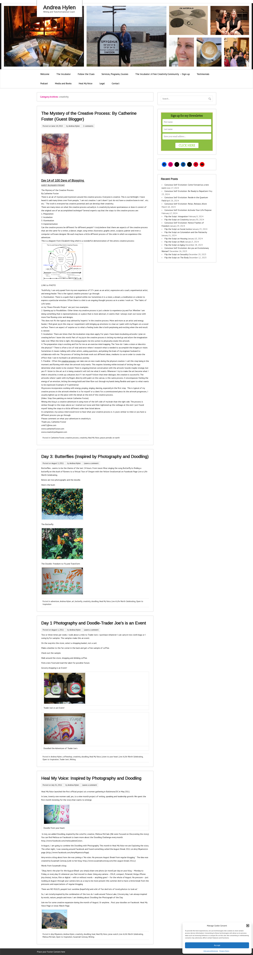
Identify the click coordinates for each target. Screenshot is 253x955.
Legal (102, 83)
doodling (95, 601)
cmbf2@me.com (48, 425)
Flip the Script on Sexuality (176, 254)
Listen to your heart (110, 756)
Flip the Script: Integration (176, 216)
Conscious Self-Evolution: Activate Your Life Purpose (187, 210)
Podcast (44, 83)
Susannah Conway (80, 937)
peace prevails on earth (110, 437)
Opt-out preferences (210, 951)
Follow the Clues (86, 74)
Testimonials (203, 74)
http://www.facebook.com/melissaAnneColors (61, 840)
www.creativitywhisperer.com (54, 432)
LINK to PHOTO (48, 285)
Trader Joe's (64, 759)
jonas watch (113, 934)
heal (93, 934)
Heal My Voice (85, 83)
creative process (72, 437)
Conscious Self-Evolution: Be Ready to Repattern (186, 191)
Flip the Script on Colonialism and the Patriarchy (185, 232)
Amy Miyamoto (57, 934)
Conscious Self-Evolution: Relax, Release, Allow (185, 203)
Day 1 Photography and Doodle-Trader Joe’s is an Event (93, 623)
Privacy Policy (224, 951)
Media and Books (63, 83)
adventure (55, 601)
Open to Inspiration (51, 759)
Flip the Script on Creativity (176, 219)
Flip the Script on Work (174, 241)
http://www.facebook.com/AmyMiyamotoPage (67, 852)
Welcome (44, 74)
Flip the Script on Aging (174, 245)
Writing (73, 759)
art (73, 601)
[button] (247, 925)
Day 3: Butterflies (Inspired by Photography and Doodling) (95, 456)
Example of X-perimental (67, 384)
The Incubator (63, 74)
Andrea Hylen (74, 126)
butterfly (78, 601)
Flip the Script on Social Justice (178, 229)
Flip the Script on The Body (176, 257)
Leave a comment (91, 463)
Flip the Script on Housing (175, 238)
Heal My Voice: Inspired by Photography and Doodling (91, 778)
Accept (217, 945)
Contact (115, 83)
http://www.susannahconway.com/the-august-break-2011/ (109, 860)
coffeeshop (67, 756)
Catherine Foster (57, 437)
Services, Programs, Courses (115, 74)
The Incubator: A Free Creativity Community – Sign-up (162, 74)
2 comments (88, 126)
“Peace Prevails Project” (57, 307)
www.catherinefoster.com (52, 428)
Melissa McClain (49, 937)
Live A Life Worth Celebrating (123, 601)
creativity (83, 437)
